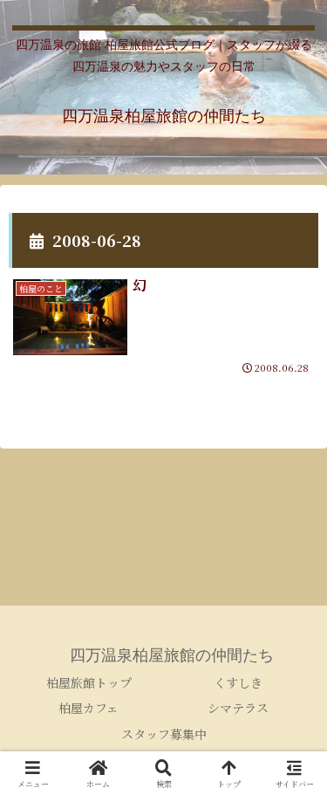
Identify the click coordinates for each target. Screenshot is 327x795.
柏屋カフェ (88, 707)
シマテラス (238, 707)
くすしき (238, 682)
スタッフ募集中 (164, 734)
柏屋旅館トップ (89, 682)
